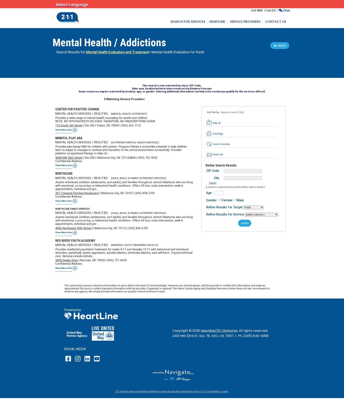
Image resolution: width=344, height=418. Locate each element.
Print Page (218, 133)
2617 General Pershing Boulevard (76, 193)
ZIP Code (212, 171)
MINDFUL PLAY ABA (68, 138)
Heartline (217, 21)
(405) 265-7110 (131, 125)
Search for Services (187, 21)
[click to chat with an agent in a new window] (284, 11)
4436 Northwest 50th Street (73, 228)
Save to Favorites (221, 144)
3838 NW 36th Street (68, 158)
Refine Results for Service (225, 214)
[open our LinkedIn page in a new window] (88, 361)
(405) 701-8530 (117, 260)
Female (227, 200)
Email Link (218, 154)
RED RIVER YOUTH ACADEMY (75, 241)
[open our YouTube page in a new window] (97, 361)
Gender (211, 200)
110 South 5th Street (68, 125)
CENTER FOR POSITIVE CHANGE (77, 109)
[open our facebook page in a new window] (68, 361)
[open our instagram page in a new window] (78, 361)
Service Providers (245, 21)
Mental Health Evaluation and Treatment (117, 52)
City (216, 178)
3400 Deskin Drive (66, 260)
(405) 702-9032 (147, 158)
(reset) (212, 183)
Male (240, 200)
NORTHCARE (64, 173)
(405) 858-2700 (145, 193)
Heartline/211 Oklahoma (219, 330)
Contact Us (275, 21)
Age (209, 193)
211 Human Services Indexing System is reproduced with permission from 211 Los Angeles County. (172, 391)
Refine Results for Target (224, 207)
